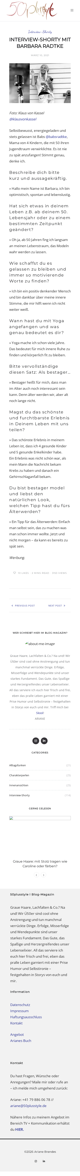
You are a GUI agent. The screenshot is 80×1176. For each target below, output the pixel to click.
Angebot (17, 1034)
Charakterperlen (19, 775)
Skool (39, 713)
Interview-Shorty (40, 32)
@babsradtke (56, 136)
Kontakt (16, 1023)
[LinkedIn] (44, 740)
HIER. (20, 1129)
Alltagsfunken (17, 765)
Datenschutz (20, 1004)
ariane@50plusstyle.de (28, 1105)
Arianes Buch (20, 1040)
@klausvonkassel (22, 119)
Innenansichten (18, 785)
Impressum (19, 1010)
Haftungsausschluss (26, 1017)
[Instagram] (35, 740)
